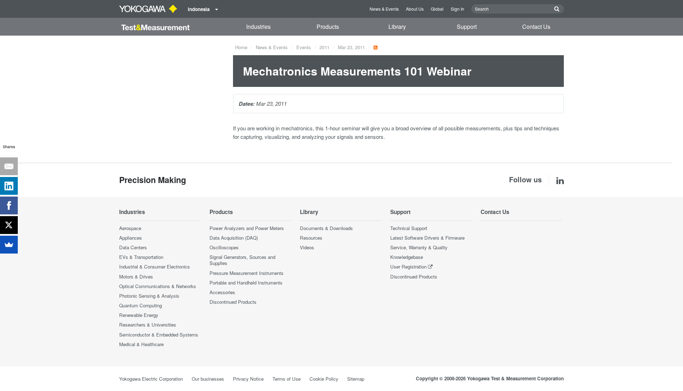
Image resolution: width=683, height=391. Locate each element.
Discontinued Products (233, 301)
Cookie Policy (323, 378)
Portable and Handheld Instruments (246, 282)
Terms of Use (286, 378)
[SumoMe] (9, 245)
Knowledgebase (406, 257)
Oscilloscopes (224, 247)
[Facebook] (9, 205)
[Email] (9, 166)
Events (303, 47)
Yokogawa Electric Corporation (151, 378)
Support (467, 26)
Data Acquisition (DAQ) (234, 237)
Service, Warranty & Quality (419, 247)
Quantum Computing (140, 305)
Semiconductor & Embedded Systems (158, 334)
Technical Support (408, 228)
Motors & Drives (136, 276)
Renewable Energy (138, 315)
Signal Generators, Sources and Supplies (242, 260)
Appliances (130, 237)
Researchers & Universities (147, 324)
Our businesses (208, 378)
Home (241, 47)
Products (328, 26)
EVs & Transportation (141, 257)
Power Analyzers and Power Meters (247, 228)
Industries (258, 26)
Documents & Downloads (326, 228)
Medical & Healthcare (141, 344)
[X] (9, 225)
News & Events (384, 9)
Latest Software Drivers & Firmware (427, 237)
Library (397, 26)
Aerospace (130, 228)
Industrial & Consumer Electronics (154, 266)
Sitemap (355, 378)
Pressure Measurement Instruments (247, 273)
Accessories (222, 292)
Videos (307, 247)
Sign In (457, 9)
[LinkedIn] (9, 186)
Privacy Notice (248, 378)
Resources (311, 237)
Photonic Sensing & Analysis (149, 295)
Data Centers (133, 247)
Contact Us (536, 26)
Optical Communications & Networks (157, 286)
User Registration (408, 266)
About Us (415, 9)
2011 (324, 47)
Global (437, 9)
